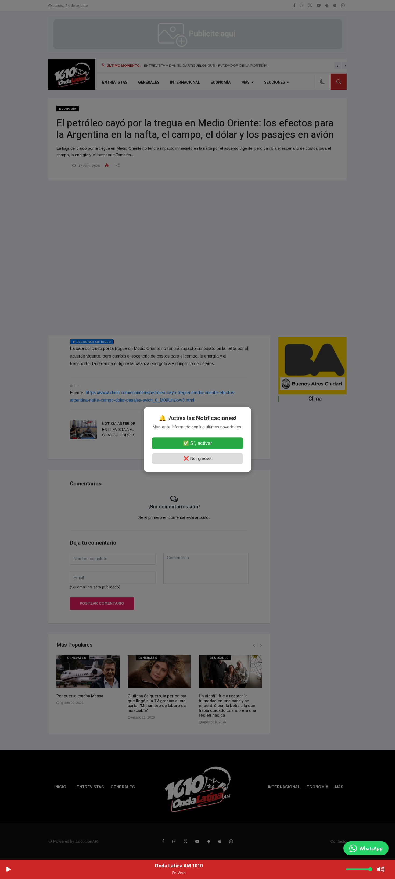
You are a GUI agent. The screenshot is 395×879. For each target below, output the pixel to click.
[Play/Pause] (9, 869)
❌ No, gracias (198, 458)
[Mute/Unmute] (381, 869)
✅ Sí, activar (197, 443)
